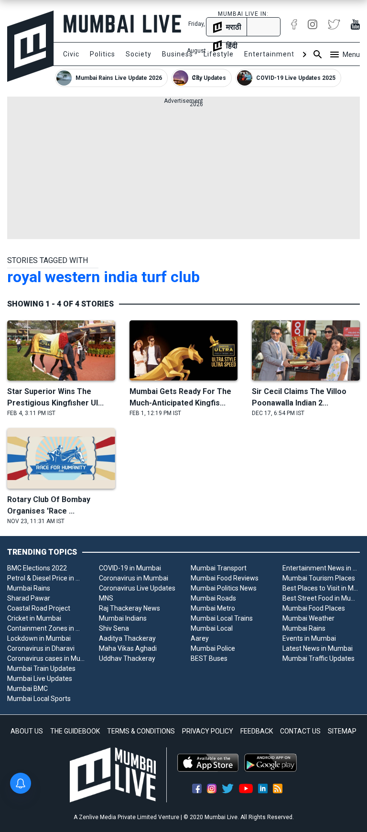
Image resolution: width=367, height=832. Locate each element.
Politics (102, 54)
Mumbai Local (212, 628)
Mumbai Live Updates (39, 678)
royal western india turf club (103, 277)
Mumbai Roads (213, 598)
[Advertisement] (183, 172)
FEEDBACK (256, 731)
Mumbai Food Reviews (225, 578)
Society (138, 54)
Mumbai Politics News (224, 588)
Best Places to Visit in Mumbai (321, 588)
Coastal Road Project (38, 608)
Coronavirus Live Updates (137, 588)
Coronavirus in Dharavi (41, 648)
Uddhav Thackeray (127, 658)
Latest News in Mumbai (317, 648)
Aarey (200, 638)
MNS (106, 598)
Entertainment (269, 54)
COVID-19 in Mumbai (130, 568)
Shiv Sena (114, 628)
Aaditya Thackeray (127, 638)
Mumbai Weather (308, 618)
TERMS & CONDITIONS (141, 731)
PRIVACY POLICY (207, 731)
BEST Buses (209, 658)
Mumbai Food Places (313, 608)
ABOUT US (27, 731)
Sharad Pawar (28, 598)
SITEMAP (342, 731)
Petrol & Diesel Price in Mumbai (46, 578)
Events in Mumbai (309, 638)
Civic (71, 54)
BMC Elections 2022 (37, 568)
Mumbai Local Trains (222, 618)
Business (177, 54)
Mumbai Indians (123, 618)
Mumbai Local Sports (39, 698)
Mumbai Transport (219, 568)
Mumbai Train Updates (41, 668)
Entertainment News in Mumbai (321, 568)
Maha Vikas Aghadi (128, 648)
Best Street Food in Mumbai (321, 598)
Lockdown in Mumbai (39, 638)
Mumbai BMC (27, 688)
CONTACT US (300, 731)
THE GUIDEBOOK (75, 731)
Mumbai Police (213, 648)
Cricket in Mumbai (34, 618)
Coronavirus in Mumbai (133, 578)
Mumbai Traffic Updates (318, 658)
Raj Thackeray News (129, 608)
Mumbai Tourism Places (318, 578)
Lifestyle (219, 54)
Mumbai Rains (28, 588)
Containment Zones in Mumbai (46, 628)
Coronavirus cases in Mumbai (46, 658)
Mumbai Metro (213, 608)
